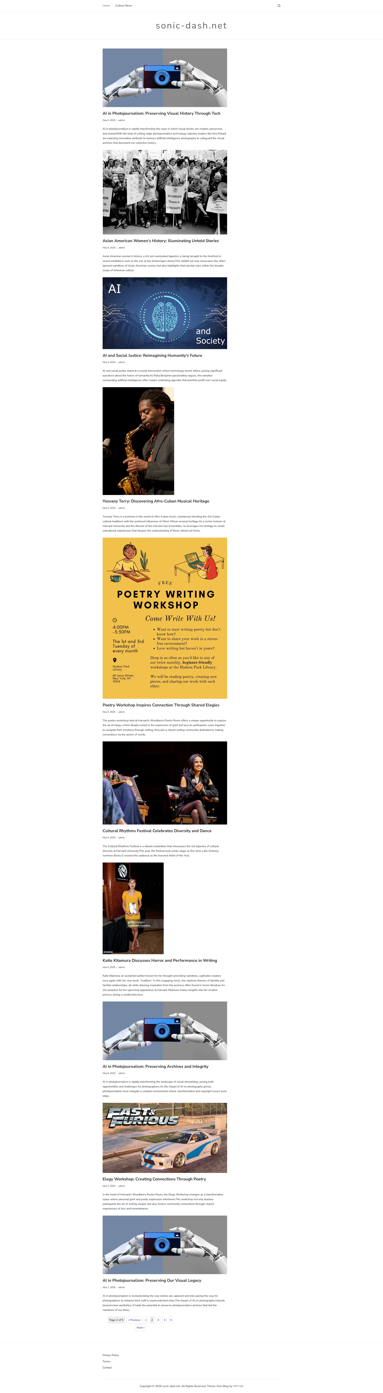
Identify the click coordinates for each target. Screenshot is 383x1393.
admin (121, 120)
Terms (106, 1361)
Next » (140, 1327)
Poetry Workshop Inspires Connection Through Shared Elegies (161, 705)
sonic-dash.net (191, 25)
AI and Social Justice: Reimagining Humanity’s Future (152, 355)
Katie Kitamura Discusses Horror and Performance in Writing (160, 960)
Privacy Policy (111, 1355)
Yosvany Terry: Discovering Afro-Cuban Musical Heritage (156, 501)
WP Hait (238, 1386)
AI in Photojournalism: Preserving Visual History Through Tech (162, 113)
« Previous (134, 1320)
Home (106, 5)
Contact (107, 1367)
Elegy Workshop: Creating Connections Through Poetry (154, 1179)
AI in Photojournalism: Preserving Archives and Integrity (155, 1066)
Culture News (123, 5)
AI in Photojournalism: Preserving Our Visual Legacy (152, 1280)
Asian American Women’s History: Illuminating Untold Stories (161, 240)
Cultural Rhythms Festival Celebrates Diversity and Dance (157, 830)
